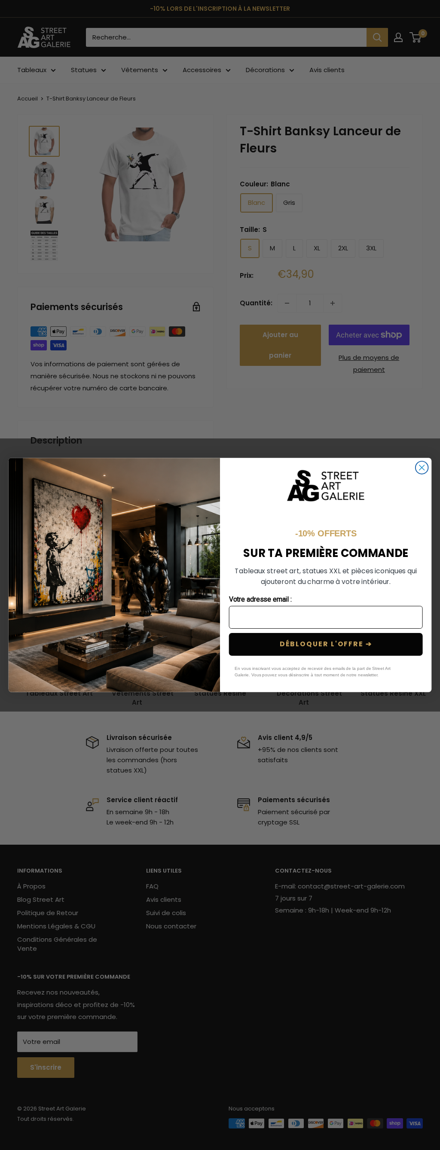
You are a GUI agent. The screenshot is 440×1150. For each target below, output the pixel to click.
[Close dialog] (422, 467)
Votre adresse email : (260, 600)
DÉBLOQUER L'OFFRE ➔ (326, 644)
